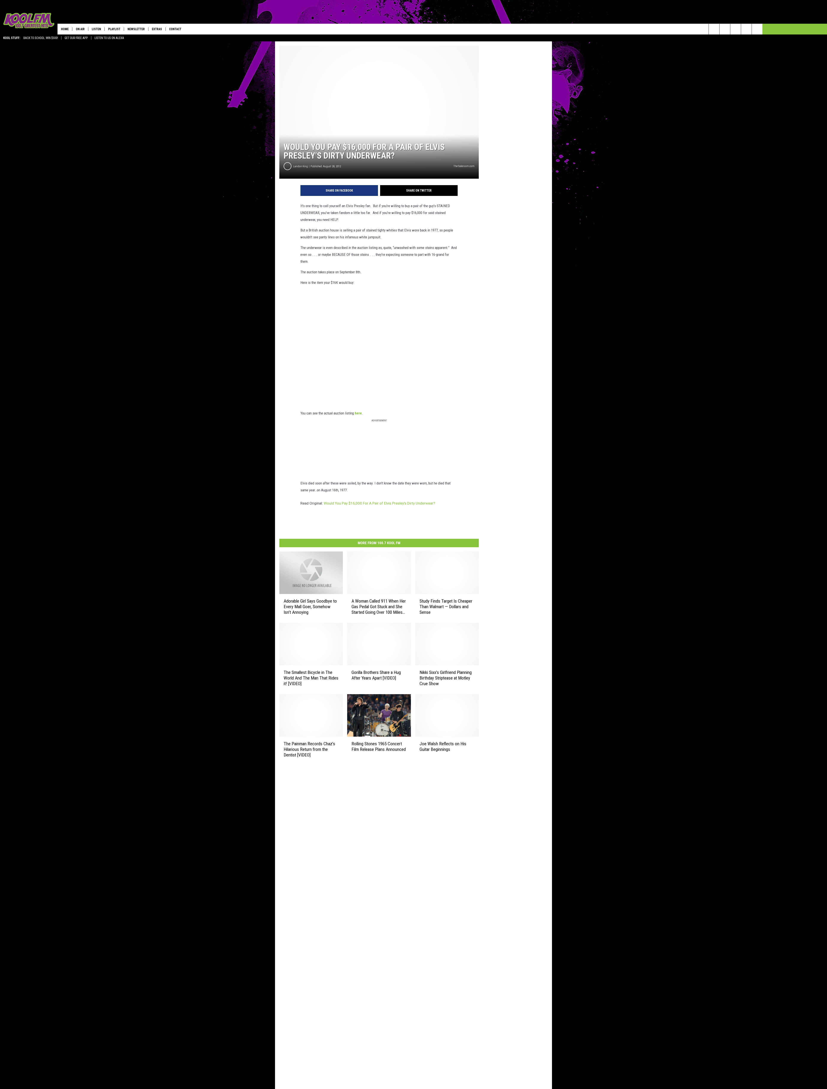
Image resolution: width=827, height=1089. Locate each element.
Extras (157, 29)
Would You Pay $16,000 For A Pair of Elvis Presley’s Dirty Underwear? (379, 503)
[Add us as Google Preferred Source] (725, 29)
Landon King (300, 166)
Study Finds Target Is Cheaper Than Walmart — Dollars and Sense (446, 606)
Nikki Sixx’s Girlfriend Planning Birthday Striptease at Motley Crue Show (446, 678)
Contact (175, 29)
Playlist (114, 29)
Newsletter (136, 29)
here (358, 413)
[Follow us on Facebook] (735, 29)
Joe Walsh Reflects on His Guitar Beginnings (443, 746)
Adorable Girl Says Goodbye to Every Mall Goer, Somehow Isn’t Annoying (310, 606)
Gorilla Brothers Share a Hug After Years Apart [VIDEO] (376, 675)
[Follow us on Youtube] (757, 29)
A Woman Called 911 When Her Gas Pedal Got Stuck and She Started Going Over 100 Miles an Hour (378, 606)
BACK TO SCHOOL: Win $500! (40, 38)
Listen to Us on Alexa (109, 38)
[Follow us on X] (746, 29)
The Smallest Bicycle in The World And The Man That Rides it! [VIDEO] (311, 678)
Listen (96, 29)
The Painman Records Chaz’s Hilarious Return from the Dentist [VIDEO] (309, 749)
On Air (80, 29)
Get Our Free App (76, 38)
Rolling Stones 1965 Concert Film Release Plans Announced (378, 746)
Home (65, 29)
